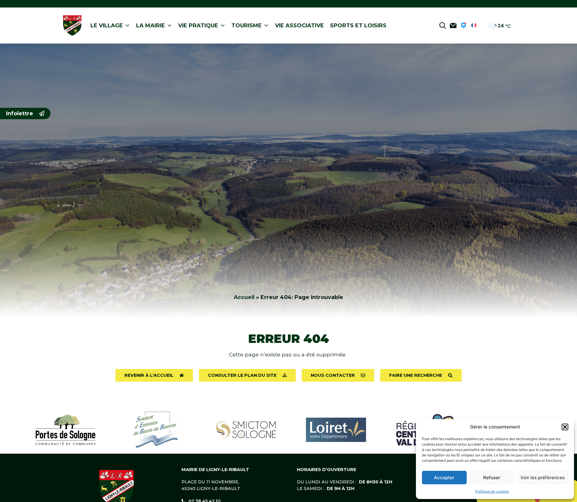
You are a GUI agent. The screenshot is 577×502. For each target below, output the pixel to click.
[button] (565, 427)
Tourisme (246, 25)
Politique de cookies (492, 491)
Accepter (444, 477)
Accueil (244, 297)
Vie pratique (198, 25)
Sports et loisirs (358, 25)
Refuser (491, 477)
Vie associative (299, 25)
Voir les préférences (543, 477)
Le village (106, 25)
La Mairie (150, 25)
